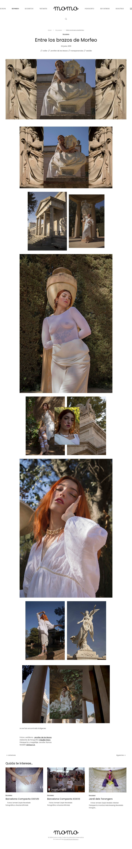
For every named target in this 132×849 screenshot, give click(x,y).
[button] (66, 19)
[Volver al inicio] (66, 8)
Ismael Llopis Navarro (71, 839)
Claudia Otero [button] (44, 740)
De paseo (66, 34)
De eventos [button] (29, 9)
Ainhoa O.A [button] (30, 745)
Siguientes (120, 755)
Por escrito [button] (89, 9)
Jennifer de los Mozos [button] (43, 737)
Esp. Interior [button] (105, 9)
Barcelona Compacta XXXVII (63, 798)
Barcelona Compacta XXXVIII (22, 798)
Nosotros (120, 9)
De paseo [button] (15, 9)
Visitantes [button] (43, 9)
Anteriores (12, 755)
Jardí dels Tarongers (101, 798)
